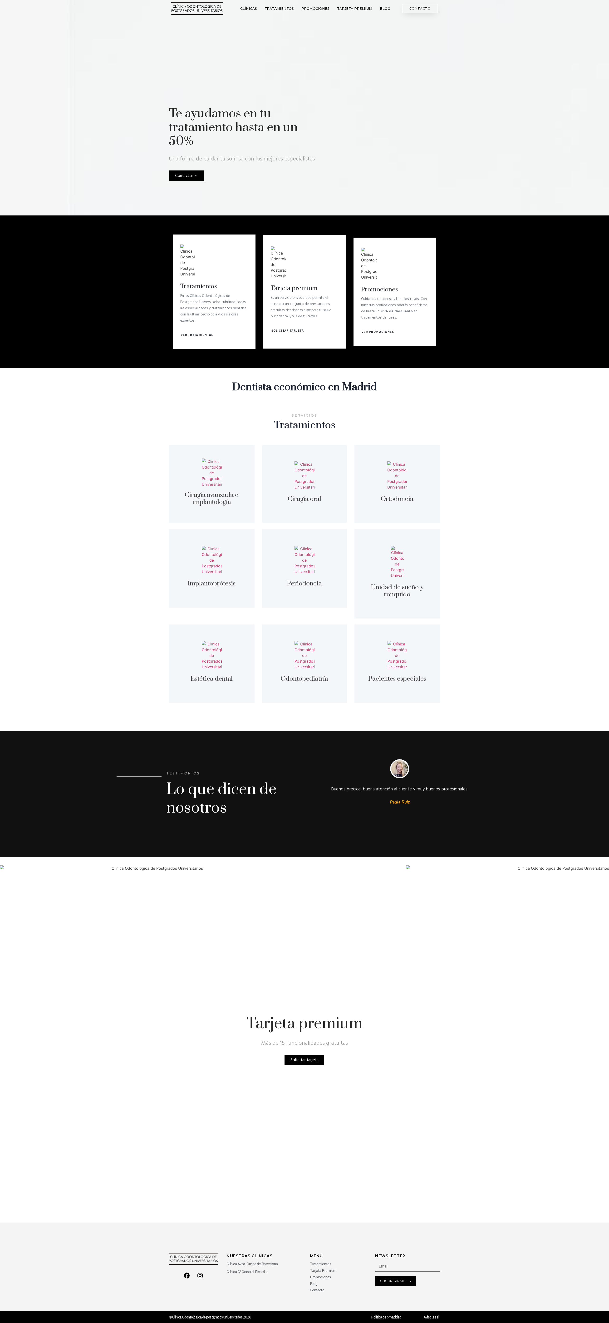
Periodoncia (304, 583)
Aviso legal (431, 1317)
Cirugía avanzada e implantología (211, 498)
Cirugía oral (304, 499)
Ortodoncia (397, 499)
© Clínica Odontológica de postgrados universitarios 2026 (210, 1317)
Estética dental (212, 679)
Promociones (315, 8)
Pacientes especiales (397, 679)
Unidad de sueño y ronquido (397, 591)
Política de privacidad (386, 1317)
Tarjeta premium (354, 8)
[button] (420, 8)
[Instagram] (200, 1275)
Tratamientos (279, 8)
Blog (385, 8)
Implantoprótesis (212, 583)
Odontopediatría (304, 679)
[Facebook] (187, 1275)
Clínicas (248, 8)
